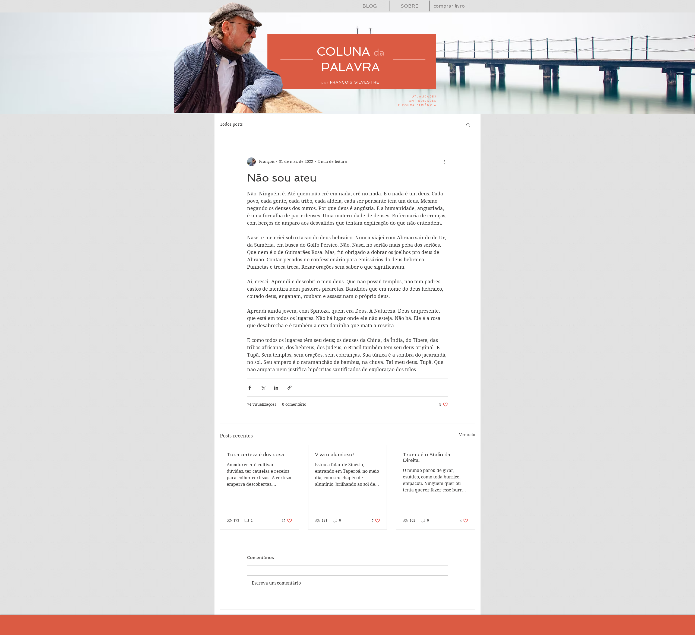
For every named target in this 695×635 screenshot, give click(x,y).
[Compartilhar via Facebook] (249, 387)
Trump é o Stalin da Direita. (426, 457)
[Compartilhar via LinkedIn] (276, 387)
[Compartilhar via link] (289, 387)
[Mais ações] (444, 161)
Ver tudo (467, 434)
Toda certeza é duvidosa (255, 454)
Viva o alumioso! (334, 454)
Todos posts (231, 124)
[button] (468, 124)
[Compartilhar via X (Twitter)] (263, 387)
